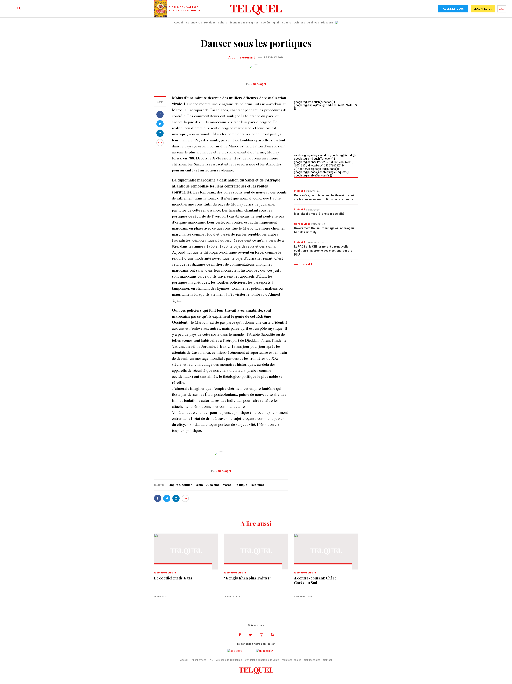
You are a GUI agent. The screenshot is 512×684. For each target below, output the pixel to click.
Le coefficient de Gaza (173, 578)
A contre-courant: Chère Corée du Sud (315, 580)
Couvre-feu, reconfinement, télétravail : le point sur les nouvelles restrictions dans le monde (325, 197)
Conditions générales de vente (262, 660)
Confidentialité (312, 660)
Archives (313, 22)
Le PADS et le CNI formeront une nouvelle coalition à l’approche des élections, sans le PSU (323, 250)
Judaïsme (213, 485)
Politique (210, 22)
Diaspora (327, 22)
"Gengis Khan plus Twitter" (247, 578)
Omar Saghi (256, 84)
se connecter (483, 8)
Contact (327, 660)
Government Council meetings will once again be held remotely (324, 230)
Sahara (222, 22)
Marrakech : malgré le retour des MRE (319, 213)
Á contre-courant (241, 57)
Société (266, 22)
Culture (286, 22)
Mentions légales (291, 660)
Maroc (227, 485)
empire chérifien (180, 485)
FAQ (211, 660)
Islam (199, 485)
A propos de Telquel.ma (229, 660)
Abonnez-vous (453, 8)
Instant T (299, 190)
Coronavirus (194, 22)
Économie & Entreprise (244, 22)
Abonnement (199, 660)
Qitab (276, 22)
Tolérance (257, 485)
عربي (502, 8)
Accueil (179, 22)
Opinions (299, 22)
